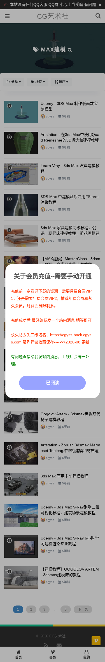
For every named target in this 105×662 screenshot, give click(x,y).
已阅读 (52, 382)
